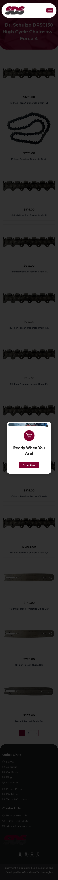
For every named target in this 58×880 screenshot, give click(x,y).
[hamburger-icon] (49, 10)
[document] (29, 440)
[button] (47, 426)
